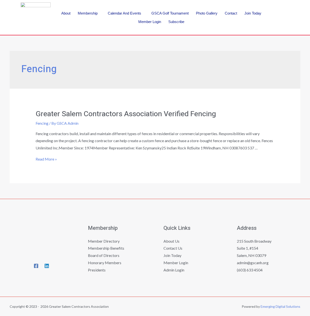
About (65, 13)
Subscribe (176, 22)
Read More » (46, 159)
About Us (171, 241)
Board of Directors (103, 255)
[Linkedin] (281, 23)
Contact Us (172, 248)
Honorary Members (104, 262)
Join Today (252, 13)
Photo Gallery (206, 13)
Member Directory (104, 241)
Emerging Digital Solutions (280, 306)
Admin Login (173, 270)
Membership (88, 13)
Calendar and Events (124, 13)
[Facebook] (281, 9)
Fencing (42, 123)
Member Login (149, 22)
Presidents (97, 270)
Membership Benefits (106, 248)
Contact (231, 13)
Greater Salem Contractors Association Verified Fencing (126, 114)
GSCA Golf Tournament (170, 13)
